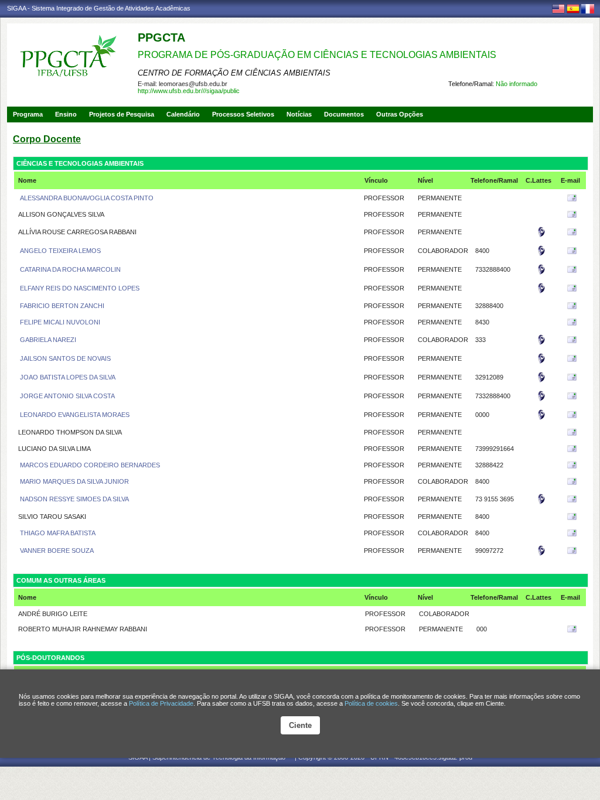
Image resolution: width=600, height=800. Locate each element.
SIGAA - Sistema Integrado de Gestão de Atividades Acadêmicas (98, 8)
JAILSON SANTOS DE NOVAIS (64, 358)
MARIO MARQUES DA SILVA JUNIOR (73, 481)
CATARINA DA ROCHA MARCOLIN (69, 269)
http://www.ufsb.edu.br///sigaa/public (189, 90)
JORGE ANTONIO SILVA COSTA (66, 395)
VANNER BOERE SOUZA (56, 550)
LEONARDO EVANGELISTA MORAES (73, 414)
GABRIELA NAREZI (47, 339)
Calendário (183, 114)
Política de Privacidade (161, 703)
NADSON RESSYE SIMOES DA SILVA (73, 498)
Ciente (300, 725)
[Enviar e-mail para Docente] (572, 200)
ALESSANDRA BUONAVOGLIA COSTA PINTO (86, 197)
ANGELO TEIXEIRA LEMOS (59, 250)
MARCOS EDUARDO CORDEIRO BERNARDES (89, 465)
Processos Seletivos (243, 114)
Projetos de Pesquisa (121, 114)
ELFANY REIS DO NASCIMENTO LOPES (78, 288)
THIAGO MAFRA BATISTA (57, 532)
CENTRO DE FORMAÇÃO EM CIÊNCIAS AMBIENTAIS (234, 73)
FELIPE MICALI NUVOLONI (59, 322)
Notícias (299, 114)
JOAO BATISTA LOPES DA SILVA (66, 377)
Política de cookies (371, 703)
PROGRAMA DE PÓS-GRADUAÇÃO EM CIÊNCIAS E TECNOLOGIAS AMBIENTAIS (317, 55)
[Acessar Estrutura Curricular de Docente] (541, 235)
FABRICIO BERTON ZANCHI (61, 305)
